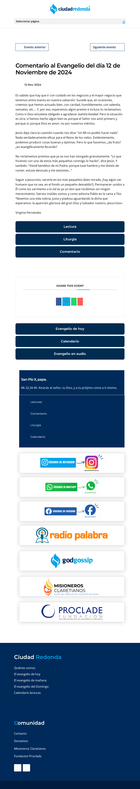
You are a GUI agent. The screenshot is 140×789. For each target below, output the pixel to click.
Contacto (20, 733)
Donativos (21, 741)
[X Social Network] (66, 301)
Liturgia (70, 239)
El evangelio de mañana (30, 680)
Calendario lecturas (27, 693)
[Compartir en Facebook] (58, 302)
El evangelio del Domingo (31, 687)
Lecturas (36, 402)
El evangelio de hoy (27, 674)
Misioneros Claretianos (30, 749)
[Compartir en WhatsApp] (74, 302)
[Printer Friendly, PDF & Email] (113, 268)
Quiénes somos (24, 668)
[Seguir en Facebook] (17, 767)
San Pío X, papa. (34, 379)
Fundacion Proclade (27, 756)
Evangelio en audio (70, 354)
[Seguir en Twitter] (26, 767)
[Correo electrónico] (80, 302)
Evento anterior (35, 47)
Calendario (70, 341)
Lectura (70, 227)
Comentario (70, 252)
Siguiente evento (104, 47)
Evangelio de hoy (70, 329)
